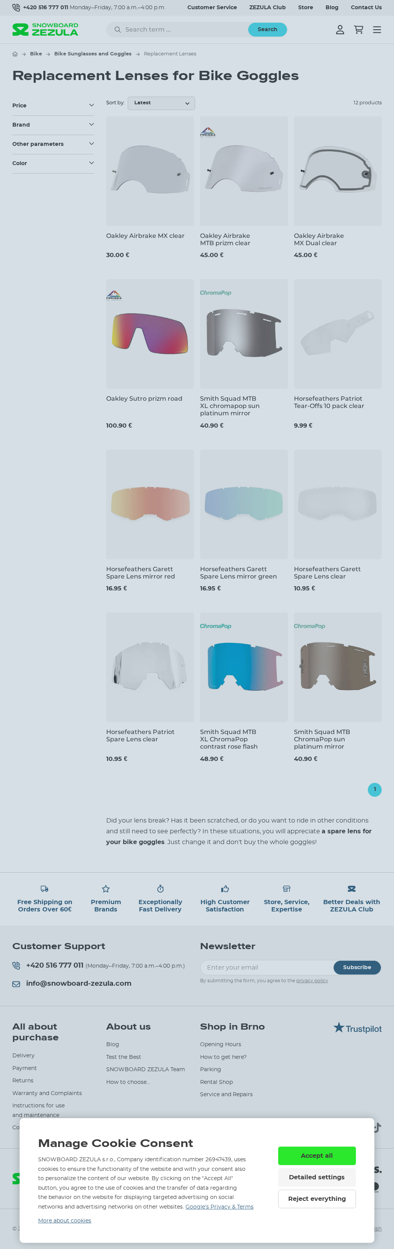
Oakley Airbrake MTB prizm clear (225, 239)
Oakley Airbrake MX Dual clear (319, 239)
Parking (210, 1069)
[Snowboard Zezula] (45, 29)
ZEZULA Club (267, 7)
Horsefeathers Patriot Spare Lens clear (140, 735)
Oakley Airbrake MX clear (145, 235)
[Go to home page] (15, 53)
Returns (22, 1080)
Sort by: (115, 102)
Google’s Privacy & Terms (219, 1207)
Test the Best (123, 1057)
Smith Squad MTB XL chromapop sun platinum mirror (230, 406)
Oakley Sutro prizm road (144, 398)
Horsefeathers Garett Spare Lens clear (327, 572)
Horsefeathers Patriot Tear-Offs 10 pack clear (329, 402)
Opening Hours (220, 1044)
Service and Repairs (226, 1094)
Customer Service (212, 7)
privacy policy (312, 980)
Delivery (23, 1055)
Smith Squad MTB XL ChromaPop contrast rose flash (229, 739)
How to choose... (128, 1082)
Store (305, 7)
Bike (36, 54)
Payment (24, 1068)
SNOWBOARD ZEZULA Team (145, 1069)
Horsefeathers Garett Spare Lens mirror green (238, 572)
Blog (332, 7)
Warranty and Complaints (47, 1093)
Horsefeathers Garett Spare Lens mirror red (140, 572)
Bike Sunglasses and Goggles (93, 54)
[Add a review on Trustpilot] (357, 1031)
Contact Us (366, 7)
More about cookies (64, 1221)
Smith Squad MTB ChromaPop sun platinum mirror (322, 739)
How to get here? (223, 1057)
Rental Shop (216, 1082)
